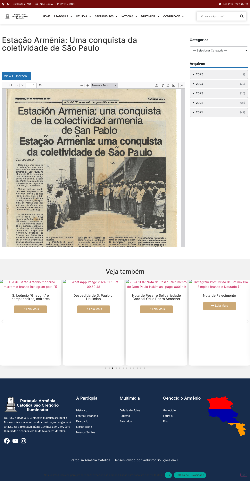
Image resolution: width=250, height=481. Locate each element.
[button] (2, 321)
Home (46, 16)
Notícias (127, 16)
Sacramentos (104, 16)
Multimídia (148, 16)
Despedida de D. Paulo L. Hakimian (93, 297)
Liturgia (81, 16)
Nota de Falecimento (219, 295)
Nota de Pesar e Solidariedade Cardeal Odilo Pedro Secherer (156, 297)
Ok (168, 474)
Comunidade (171, 16)
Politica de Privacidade (190, 474)
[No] (243, 475)
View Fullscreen (15, 76)
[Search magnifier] (242, 16)
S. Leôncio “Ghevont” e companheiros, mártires (31, 297)
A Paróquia (61, 16)
